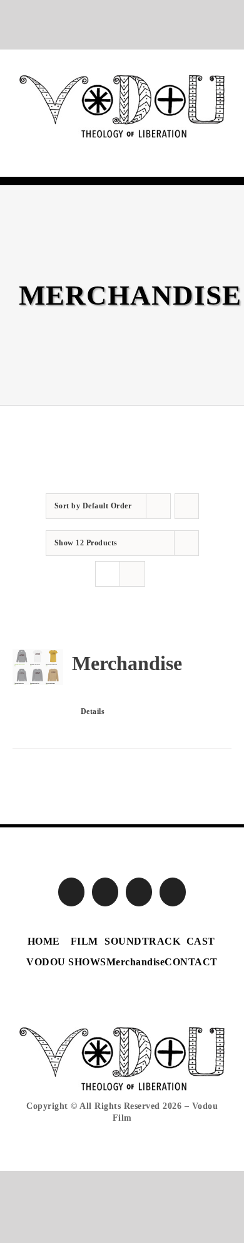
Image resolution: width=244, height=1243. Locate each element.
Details (93, 711)
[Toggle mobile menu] (220, 145)
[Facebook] (71, 892)
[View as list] (132, 574)
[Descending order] (187, 506)
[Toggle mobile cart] (197, 145)
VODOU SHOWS (66, 962)
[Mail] (173, 892)
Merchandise (127, 663)
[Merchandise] (38, 667)
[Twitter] (105, 892)
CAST (200, 941)
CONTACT (191, 962)
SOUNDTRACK (142, 941)
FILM (84, 941)
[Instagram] (139, 892)
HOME (44, 941)
